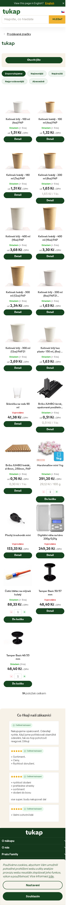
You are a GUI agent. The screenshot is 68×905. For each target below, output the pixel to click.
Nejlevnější (37, 73)
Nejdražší (57, 73)
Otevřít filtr (34, 60)
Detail (17, 139)
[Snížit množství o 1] (43, 491)
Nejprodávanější (14, 81)
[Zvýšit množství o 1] (56, 491)
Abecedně (38, 81)
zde (51, 876)
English (49, 3)
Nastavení (33, 885)
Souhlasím (33, 896)
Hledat (57, 19)
